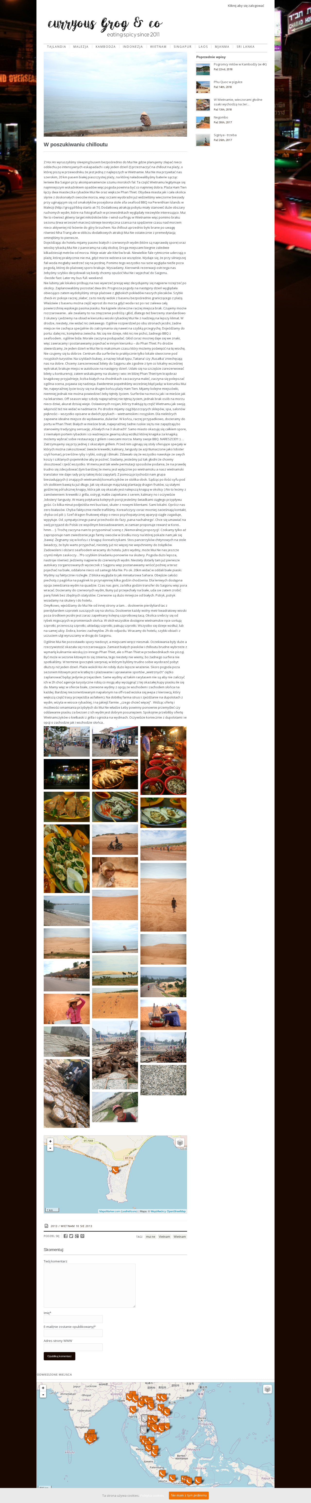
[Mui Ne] (115, 1170)
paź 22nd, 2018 (223, 69)
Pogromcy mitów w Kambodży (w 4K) (240, 64)
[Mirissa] (89, 1440)
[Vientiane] (151, 1406)
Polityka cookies (152, 1495)
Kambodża (106, 47)
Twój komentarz (55, 1261)
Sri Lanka (246, 47)
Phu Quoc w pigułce (228, 82)
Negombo (221, 117)
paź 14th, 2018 (223, 87)
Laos (203, 47)
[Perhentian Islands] (151, 1440)
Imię (47, 1313)
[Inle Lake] (135, 1398)
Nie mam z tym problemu (189, 1495)
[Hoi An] (167, 1412)
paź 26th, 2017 (223, 140)
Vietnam (164, 1237)
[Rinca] (198, 1481)
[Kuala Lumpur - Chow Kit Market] (148, 1448)
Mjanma (222, 47)
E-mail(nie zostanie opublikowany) (70, 1326)
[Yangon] (133, 1409)
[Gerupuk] (189, 1481)
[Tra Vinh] (161, 1429)
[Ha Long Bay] (163, 1397)
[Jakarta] (162, 1473)
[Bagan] (129, 1397)
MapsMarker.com (109, 1211)
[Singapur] (154, 1453)
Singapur (183, 47)
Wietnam (158, 47)
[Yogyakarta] (172, 1478)
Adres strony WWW (58, 1341)
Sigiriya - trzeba (225, 135)
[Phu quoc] (154, 1428)
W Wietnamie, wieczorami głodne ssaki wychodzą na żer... (238, 102)
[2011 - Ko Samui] (143, 1430)
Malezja (81, 47)
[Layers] (180, 1142)
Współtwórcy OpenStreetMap (168, 1211)
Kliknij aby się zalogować (246, 5)
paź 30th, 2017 (223, 122)
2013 (54, 1226)
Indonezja (133, 47)
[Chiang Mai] (141, 1404)
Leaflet (126, 1211)
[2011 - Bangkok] (145, 1418)
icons (133, 1211)
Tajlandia (56, 47)
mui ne (150, 1237)
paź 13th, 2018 (223, 109)
